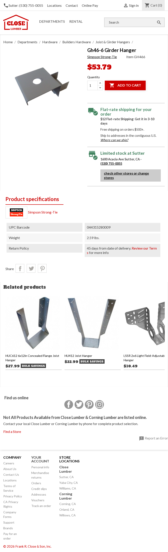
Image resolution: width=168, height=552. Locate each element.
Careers (8, 463)
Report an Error (153, 438)
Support (8, 522)
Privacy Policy (12, 496)
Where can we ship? (114, 140)
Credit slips (39, 489)
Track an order (41, 506)
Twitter (79, 404)
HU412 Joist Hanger (78, 356)
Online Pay (90, 5)
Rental (76, 21)
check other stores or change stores (126, 175)
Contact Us (11, 474)
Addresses (38, 494)
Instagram (99, 404)
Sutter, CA (66, 477)
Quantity (93, 77)
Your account (40, 459)
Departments (52, 21)
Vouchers (37, 500)
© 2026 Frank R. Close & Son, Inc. (27, 546)
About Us (9, 469)
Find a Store (12, 431)
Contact (72, 5)
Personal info (40, 467)
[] (154, 18)
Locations (54, 5)
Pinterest (42, 268)
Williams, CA (67, 488)
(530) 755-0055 (111, 163)
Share (20, 268)
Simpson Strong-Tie (102, 57)
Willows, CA (67, 515)
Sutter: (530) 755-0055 (23, 5)
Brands (8, 528)
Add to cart (125, 85)
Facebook (68, 404)
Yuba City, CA (68, 482)
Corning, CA (67, 504)
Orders (36, 483)
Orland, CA (66, 509)
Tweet (31, 268)
